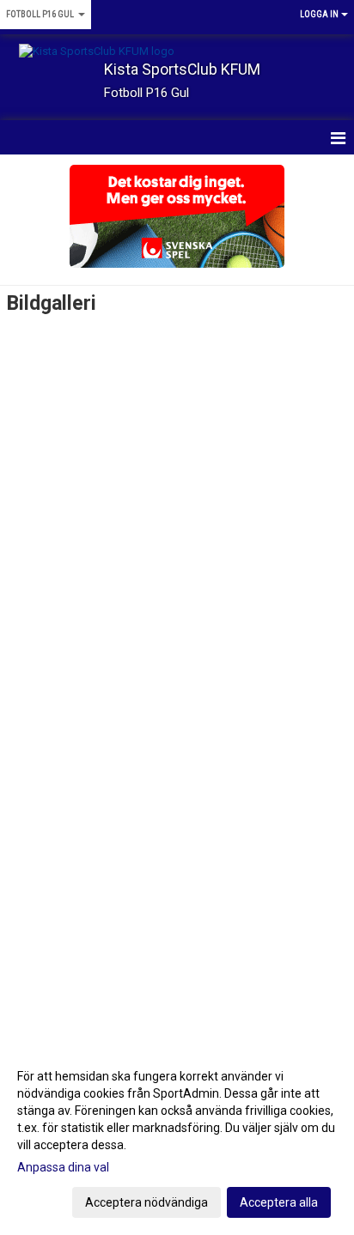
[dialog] (177, 1138)
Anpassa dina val (63, 1167)
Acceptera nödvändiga (146, 1202)
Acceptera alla (279, 1202)
